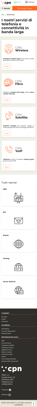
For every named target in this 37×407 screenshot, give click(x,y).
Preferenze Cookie (7, 354)
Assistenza (4, 321)
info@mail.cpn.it (7, 382)
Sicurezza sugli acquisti (8, 331)
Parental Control (6, 333)
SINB (2, 341)
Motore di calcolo (6, 352)
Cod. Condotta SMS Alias (8, 359)
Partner (3, 319)
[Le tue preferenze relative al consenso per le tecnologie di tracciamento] (33, 403)
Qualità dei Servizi (6, 350)
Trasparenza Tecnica (7, 347)
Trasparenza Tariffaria (7, 345)
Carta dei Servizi (6, 343)
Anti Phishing (5, 329)
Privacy (3, 356)
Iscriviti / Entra (26, 8)
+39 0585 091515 (6, 384)
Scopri (7, 66)
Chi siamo (4, 317)
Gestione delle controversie (9, 361)
